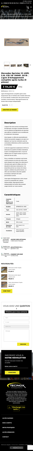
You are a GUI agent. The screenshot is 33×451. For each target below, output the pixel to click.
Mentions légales (6, 444)
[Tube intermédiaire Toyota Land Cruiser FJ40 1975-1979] (4, 285)
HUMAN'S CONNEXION (25, 444)
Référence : (4, 91)
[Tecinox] (8, 7)
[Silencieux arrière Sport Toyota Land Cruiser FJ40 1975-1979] (4, 277)
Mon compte (7, 423)
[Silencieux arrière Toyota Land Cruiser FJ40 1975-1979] (4, 270)
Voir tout (6, 291)
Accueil (3, 14)
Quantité (5, 105)
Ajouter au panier (10, 110)
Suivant (30, 65)
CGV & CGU (15, 444)
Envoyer (23, 344)
